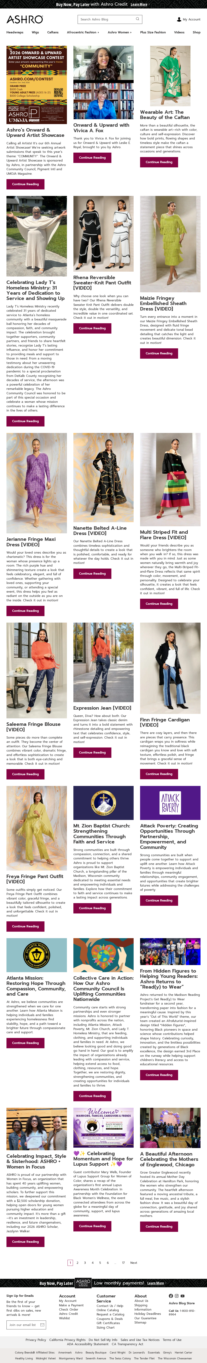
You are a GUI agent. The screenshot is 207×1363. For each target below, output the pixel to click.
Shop (197, 32)
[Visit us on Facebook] (171, 1296)
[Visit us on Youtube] (183, 1296)
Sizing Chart (106, 1327)
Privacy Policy (36, 1340)
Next (133, 1263)
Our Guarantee (145, 1318)
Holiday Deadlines (147, 1314)
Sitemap (140, 1322)
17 (123, 1263)
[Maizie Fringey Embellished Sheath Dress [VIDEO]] (170, 244)
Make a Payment (71, 1305)
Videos (179, 32)
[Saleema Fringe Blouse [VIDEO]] (36, 670)
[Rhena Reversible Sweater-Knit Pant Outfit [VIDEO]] (103, 234)
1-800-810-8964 (182, 1313)
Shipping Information (142, 1307)
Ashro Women (118, 32)
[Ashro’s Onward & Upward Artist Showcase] (36, 85)
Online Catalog (108, 1310)
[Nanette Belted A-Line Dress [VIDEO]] (103, 477)
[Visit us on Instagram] (177, 1296)
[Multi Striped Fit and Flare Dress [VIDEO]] (170, 479)
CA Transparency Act (127, 1344)
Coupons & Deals (110, 1319)
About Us (141, 1301)
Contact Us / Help (110, 1305)
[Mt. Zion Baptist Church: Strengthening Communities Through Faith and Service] (103, 803)
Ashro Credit (68, 1314)
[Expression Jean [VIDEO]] (103, 662)
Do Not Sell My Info (103, 1340)
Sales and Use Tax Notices (140, 1340)
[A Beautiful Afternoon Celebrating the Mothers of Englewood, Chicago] (170, 1128)
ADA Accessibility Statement (88, 1344)
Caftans (53, 32)
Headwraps (14, 32)
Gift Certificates (108, 1323)
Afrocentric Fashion (81, 32)
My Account (68, 1301)
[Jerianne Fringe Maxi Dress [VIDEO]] (36, 483)
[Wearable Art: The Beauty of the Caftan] (170, 76)
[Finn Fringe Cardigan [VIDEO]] (170, 668)
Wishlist (64, 1318)
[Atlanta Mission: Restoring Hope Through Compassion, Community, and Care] (36, 955)
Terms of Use (172, 1340)
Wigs (35, 32)
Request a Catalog (110, 1314)
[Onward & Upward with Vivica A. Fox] (103, 82)
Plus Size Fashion (153, 32)
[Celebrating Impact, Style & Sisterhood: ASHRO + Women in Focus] (36, 1129)
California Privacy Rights (67, 1340)
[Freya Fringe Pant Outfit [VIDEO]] (36, 828)
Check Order (68, 1309)
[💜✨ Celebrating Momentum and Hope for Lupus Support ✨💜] (103, 1127)
